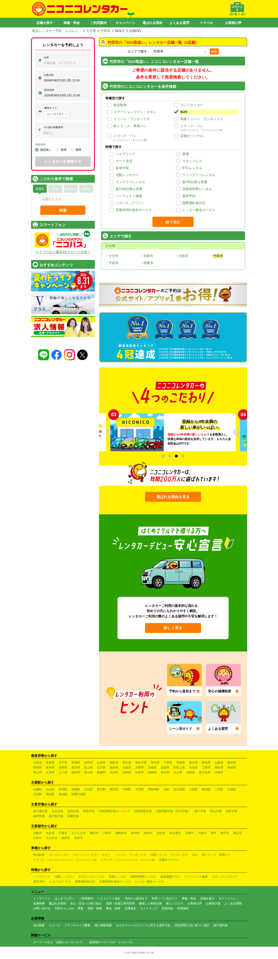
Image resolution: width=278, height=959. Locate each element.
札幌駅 (37, 789)
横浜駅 (114, 789)
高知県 (114, 772)
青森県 (50, 762)
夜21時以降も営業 (129, 189)
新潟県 (75, 767)
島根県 (231, 767)
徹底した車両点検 (150, 903)
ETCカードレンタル (92, 876)
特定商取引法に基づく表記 (192, 925)
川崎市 (107, 833)
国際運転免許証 (193, 203)
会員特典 (39, 903)
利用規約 (183, 908)
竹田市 (105, 31)
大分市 (114, 256)
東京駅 (101, 789)
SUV (183, 112)
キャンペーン (125, 23)
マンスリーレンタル (130, 182)
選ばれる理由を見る (173, 497)
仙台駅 (50, 789)
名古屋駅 (179, 789)
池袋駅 (75, 789)
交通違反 (130, 908)
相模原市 (121, 833)
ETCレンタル (192, 168)
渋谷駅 (88, 789)
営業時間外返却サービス (134, 210)
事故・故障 (113, 908)
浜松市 (161, 833)
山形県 (101, 762)
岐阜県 (50, 767)
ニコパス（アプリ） (130, 203)
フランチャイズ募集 (77, 925)
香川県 (88, 772)
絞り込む (173, 222)
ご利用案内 (98, 23)
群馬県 (206, 762)
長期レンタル (117, 876)
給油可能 (122, 168)
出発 (46, 57)
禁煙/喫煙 (40, 144)
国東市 (148, 263)
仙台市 (50, 833)
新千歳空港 (40, 811)
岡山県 (37, 772)
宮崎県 (190, 772)
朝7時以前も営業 (194, 182)
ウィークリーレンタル (198, 175)
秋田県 (88, 762)
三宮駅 (219, 789)
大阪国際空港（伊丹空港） (173, 811)
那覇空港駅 (78, 794)
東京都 (126, 762)
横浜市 (94, 833)
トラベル (206, 23)
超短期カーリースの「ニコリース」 (112, 942)
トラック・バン (191, 126)
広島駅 (37, 794)
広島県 (50, 772)
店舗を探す (44, 23)
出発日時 (49, 75)
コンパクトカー (191, 105)
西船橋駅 (153, 789)
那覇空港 (73, 816)
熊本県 (165, 772)
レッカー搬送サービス (198, 210)
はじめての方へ (65, 898)
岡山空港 (216, 811)
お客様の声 (233, 23)
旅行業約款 (220, 925)
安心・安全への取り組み (86, 903)
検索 (214, 51)
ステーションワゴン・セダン (135, 112)
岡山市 (237, 833)
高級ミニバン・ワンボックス (201, 119)
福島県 (114, 762)
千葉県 (168, 762)
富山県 (88, 767)
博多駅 (50, 794)
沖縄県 (219, 772)
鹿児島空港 (56, 816)
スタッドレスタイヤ (225, 876)
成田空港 (73, 811)
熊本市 (78, 838)
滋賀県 (165, 767)
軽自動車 (120, 105)
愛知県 (231, 762)
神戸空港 (200, 811)
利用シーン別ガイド (165, 898)
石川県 (101, 767)
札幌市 (37, 833)
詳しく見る (173, 628)
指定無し (46, 149)
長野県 (63, 767)
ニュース (54, 925)
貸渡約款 (167, 908)
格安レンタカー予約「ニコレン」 (56, 31)
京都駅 (231, 789)
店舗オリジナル (191, 136)
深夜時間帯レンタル (197, 189)
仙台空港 (57, 811)
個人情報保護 (103, 925)
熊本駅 (63, 794)
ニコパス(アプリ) (60, 881)
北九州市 (51, 838)
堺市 (213, 833)
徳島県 (75, 772)
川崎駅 (126, 789)
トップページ (41, 898)
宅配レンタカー (127, 175)
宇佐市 (114, 263)
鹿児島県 (205, 772)
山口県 (63, 772)
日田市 (183, 256)
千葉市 (63, 833)
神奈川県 (141, 762)
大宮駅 (139, 789)
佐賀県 (139, 772)
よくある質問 (179, 23)
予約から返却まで (136, 898)
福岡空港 (39, 816)
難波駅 (206, 789)
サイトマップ (148, 908)
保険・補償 (94, 908)
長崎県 (152, 772)
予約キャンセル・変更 (69, 908)
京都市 (189, 833)
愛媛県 (101, 772)
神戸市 (224, 833)
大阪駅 (193, 789)
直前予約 (188, 196)
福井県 (114, 767)
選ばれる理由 (152, 23)
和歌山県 (179, 767)
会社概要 (39, 925)
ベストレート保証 (108, 898)
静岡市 (148, 833)
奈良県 (193, 767)
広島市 (37, 838)
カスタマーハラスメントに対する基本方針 (143, 925)
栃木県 (193, 762)
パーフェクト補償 (129, 196)
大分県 (91, 31)
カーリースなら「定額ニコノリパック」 (59, 942)
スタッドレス (192, 161)
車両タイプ (50, 107)
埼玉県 (155, 762)
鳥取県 (219, 767)
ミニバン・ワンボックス (132, 119)
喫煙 (78, 149)
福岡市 (66, 838)
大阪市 (202, 833)
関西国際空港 (143, 811)
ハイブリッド (125, 154)
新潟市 (135, 833)
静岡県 (37, 767)
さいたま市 (78, 833)
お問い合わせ (41, 908)
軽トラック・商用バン (130, 126)
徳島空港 (231, 811)
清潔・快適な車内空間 (120, 903)
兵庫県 (139, 767)
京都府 (152, 767)
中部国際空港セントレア (114, 811)
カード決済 (124, 161)
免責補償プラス (170, 876)
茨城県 (180, 762)
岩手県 (63, 762)
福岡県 (126, 772)
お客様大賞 (213, 903)
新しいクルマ (174, 903)
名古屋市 (175, 833)
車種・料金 (71, 23)
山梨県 (219, 762)
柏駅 (166, 789)
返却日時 (49, 90)
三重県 (206, 767)
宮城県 (75, 762)
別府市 (148, 256)
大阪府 (126, 767)
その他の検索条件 (53, 127)
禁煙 (185, 154)
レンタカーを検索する (62, 161)
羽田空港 (88, 811)
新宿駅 (63, 789)
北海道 (37, 762)
